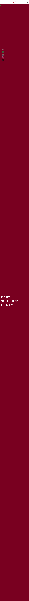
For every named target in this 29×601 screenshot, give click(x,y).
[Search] (27, 2)
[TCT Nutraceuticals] (14, 2)
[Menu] (2, 2)
